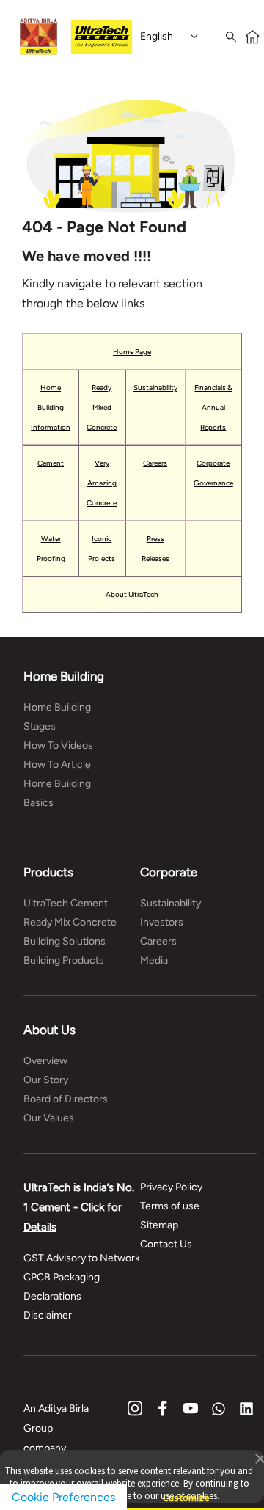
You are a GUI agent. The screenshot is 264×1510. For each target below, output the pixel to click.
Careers (155, 463)
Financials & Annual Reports (213, 407)
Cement (50, 463)
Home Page (132, 351)
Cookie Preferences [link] (63, 1497)
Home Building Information (50, 407)
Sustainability (155, 387)
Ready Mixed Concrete (102, 407)
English (156, 36)
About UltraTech (132, 594)
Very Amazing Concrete (102, 482)
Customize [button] (186, 1491)
